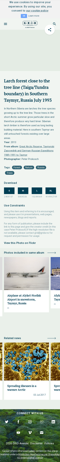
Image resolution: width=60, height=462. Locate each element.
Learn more (33, 16)
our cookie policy (37, 10)
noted (31, 451)
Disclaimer (36, 443)
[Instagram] (30, 425)
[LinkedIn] (53, 425)
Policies (49, 443)
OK (24, 16)
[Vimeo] (30, 436)
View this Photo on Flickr (20, 243)
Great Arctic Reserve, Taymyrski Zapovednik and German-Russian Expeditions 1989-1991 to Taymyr (29, 150)
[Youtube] (18, 436)
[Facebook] (18, 425)
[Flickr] (42, 425)
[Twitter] (6, 425)
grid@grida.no (41, 232)
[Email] (42, 436)
